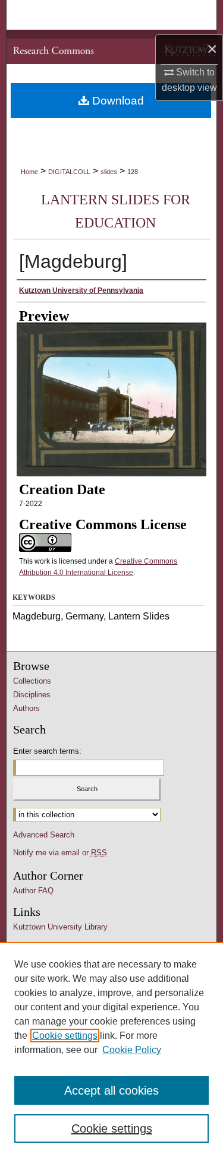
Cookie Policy (131, 1050)
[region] (111, 1049)
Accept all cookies (111, 1090)
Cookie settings (65, 1035)
